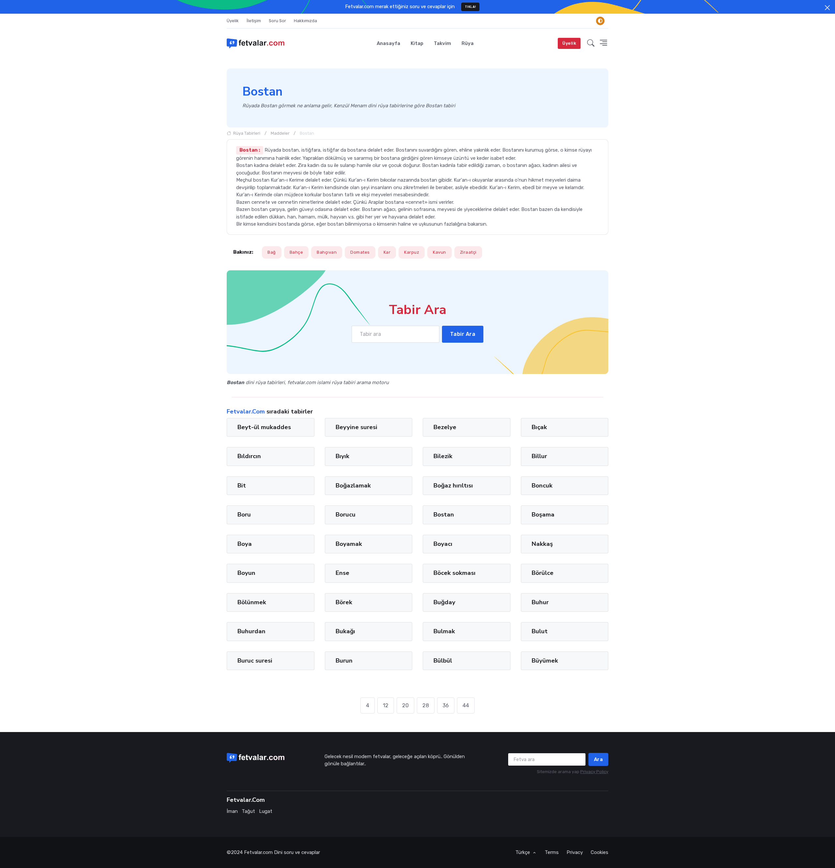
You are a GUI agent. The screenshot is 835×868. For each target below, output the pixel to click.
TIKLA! (470, 6)
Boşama (543, 515)
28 (425, 705)
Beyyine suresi (356, 427)
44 (466, 705)
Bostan (443, 515)
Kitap (417, 43)
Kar (387, 252)
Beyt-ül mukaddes (264, 427)
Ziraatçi (468, 252)
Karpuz (411, 252)
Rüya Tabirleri (246, 133)
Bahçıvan (327, 252)
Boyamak (349, 544)
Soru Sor (277, 20)
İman (232, 811)
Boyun (246, 573)
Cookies (599, 852)
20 (405, 705)
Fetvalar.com (258, 852)
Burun (344, 660)
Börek (344, 602)
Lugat (265, 811)
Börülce (543, 573)
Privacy (575, 852)
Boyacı (442, 544)
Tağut (248, 811)
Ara (598, 759)
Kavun (439, 252)
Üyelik (233, 20)
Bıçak (539, 427)
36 (446, 705)
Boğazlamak (353, 485)
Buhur (540, 602)
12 (385, 705)
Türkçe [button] (523, 852)
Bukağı (345, 631)
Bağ (271, 252)
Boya (244, 544)
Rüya (468, 43)
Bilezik (442, 456)
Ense (342, 573)
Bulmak (444, 631)
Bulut (540, 631)
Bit (241, 485)
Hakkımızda (305, 20)
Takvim (442, 43)
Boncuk (542, 485)
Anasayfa (388, 43)
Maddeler (280, 133)
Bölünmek (251, 602)
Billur (539, 456)
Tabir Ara (463, 334)
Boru (244, 515)
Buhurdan (251, 631)
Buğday (444, 602)
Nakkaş (542, 544)
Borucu (346, 515)
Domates (360, 252)
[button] (591, 43)
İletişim (254, 20)
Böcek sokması (454, 573)
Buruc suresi (254, 660)
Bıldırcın (249, 456)
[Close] (827, 7)
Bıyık (342, 456)
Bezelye (444, 427)
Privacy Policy (594, 771)
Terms (552, 852)
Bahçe (296, 252)
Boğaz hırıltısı (453, 485)
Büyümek (545, 660)
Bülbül (442, 660)
